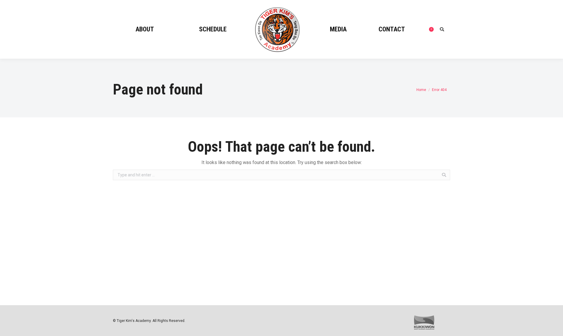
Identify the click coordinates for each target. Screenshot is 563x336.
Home (421, 90)
